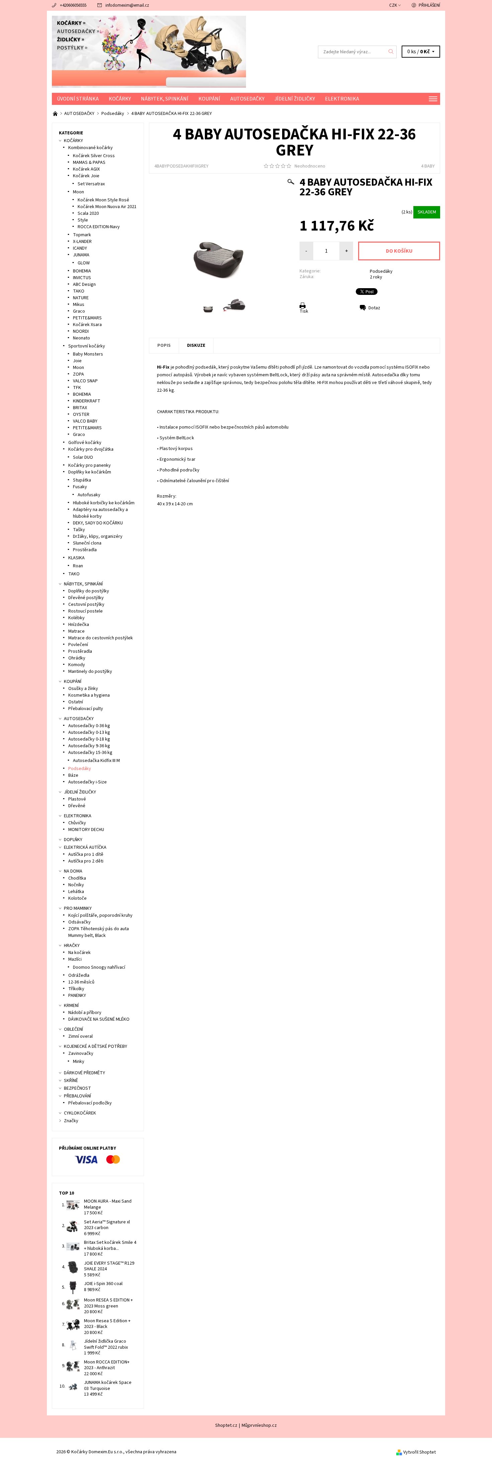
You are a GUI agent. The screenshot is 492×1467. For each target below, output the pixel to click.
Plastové (77, 799)
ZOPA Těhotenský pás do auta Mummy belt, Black (98, 932)
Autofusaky (89, 495)
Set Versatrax (91, 184)
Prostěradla (85, 550)
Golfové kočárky (84, 442)
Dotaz (374, 308)
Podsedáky (381, 271)
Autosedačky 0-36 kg (89, 725)
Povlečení (78, 644)
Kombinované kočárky (90, 147)
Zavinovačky (80, 1053)
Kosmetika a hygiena (89, 695)
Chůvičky (77, 823)
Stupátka (82, 480)
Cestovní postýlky (86, 604)
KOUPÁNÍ (209, 99)
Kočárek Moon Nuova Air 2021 (107, 206)
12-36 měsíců (81, 982)
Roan (78, 566)
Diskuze (196, 345)
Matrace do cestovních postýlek (100, 638)
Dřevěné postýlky (86, 597)
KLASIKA (76, 558)
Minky (78, 1061)
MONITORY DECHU (86, 829)
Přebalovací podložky (90, 1103)
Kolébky (76, 618)
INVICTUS (82, 277)
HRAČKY (72, 945)
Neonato (81, 338)
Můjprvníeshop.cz (259, 1425)
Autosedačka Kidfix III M (96, 760)
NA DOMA (73, 871)
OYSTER (81, 414)
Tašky (79, 529)
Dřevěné (76, 806)
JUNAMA (81, 255)
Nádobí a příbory (84, 1012)
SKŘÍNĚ (71, 1080)
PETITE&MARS (87, 318)
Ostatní (75, 702)
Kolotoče (77, 898)
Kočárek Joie (86, 176)
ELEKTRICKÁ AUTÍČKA (85, 847)
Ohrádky (76, 658)
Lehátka (76, 891)
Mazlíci (75, 959)
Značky (71, 1121)
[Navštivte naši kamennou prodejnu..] (56, 113)
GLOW (84, 263)
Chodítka (77, 878)
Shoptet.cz (226, 1425)
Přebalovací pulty (85, 708)
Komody (76, 664)
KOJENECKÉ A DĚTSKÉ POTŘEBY (95, 1046)
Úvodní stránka (78, 99)
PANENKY (77, 995)
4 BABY (428, 166)
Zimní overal (80, 1036)
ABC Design (84, 284)
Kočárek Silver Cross (94, 155)
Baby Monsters (88, 354)
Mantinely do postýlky (90, 671)
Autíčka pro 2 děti (85, 861)
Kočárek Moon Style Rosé (103, 200)
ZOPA (78, 374)
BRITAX (80, 407)
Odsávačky (79, 922)
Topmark (82, 235)
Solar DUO (83, 457)
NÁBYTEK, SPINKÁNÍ (164, 99)
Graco (79, 311)
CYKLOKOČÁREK (80, 1113)
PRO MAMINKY (78, 908)
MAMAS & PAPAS (89, 162)
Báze (73, 775)
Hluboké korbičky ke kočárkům (104, 503)
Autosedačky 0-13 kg (89, 732)
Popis (164, 345)
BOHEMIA (82, 271)
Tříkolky (76, 988)
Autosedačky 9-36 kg (89, 746)
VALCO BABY (85, 421)
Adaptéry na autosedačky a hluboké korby (100, 513)
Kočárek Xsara (87, 324)
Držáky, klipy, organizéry (97, 536)
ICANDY (80, 248)
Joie (77, 361)
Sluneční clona (87, 543)
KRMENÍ (71, 1005)
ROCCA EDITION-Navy (99, 227)
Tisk (304, 311)
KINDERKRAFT (86, 401)
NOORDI (81, 331)
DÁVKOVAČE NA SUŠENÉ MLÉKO (99, 1019)
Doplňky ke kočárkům (89, 472)
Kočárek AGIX (86, 169)
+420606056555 (73, 5)
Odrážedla (78, 975)
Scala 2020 (88, 213)
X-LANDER (82, 241)
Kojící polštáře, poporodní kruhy (100, 915)
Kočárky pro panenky (89, 465)
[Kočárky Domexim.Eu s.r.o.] (149, 51)
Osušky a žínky (83, 688)
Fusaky (80, 487)
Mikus (78, 304)
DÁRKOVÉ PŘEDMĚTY (84, 1073)
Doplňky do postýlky (88, 591)
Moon (78, 192)
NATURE (81, 298)
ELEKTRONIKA (342, 99)
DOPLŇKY (73, 839)
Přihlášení (429, 5)
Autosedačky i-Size (87, 782)
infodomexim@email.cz (127, 5)
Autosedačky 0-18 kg (89, 739)
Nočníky (76, 885)
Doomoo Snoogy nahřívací (99, 967)
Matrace (76, 631)
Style (83, 220)
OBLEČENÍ (73, 1029)
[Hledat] (391, 52)
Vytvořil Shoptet (419, 1452)
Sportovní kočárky (86, 346)
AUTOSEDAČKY (247, 99)
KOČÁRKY (120, 99)
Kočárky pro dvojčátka (90, 449)
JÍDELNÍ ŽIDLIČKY (294, 99)
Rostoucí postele (85, 611)
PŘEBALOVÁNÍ (77, 1096)
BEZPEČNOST (77, 1088)
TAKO (78, 291)
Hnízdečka (78, 624)
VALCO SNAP (85, 381)
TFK (77, 387)
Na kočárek (79, 952)
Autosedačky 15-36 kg (90, 752)
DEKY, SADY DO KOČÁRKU (98, 523)
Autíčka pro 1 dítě (85, 854)
